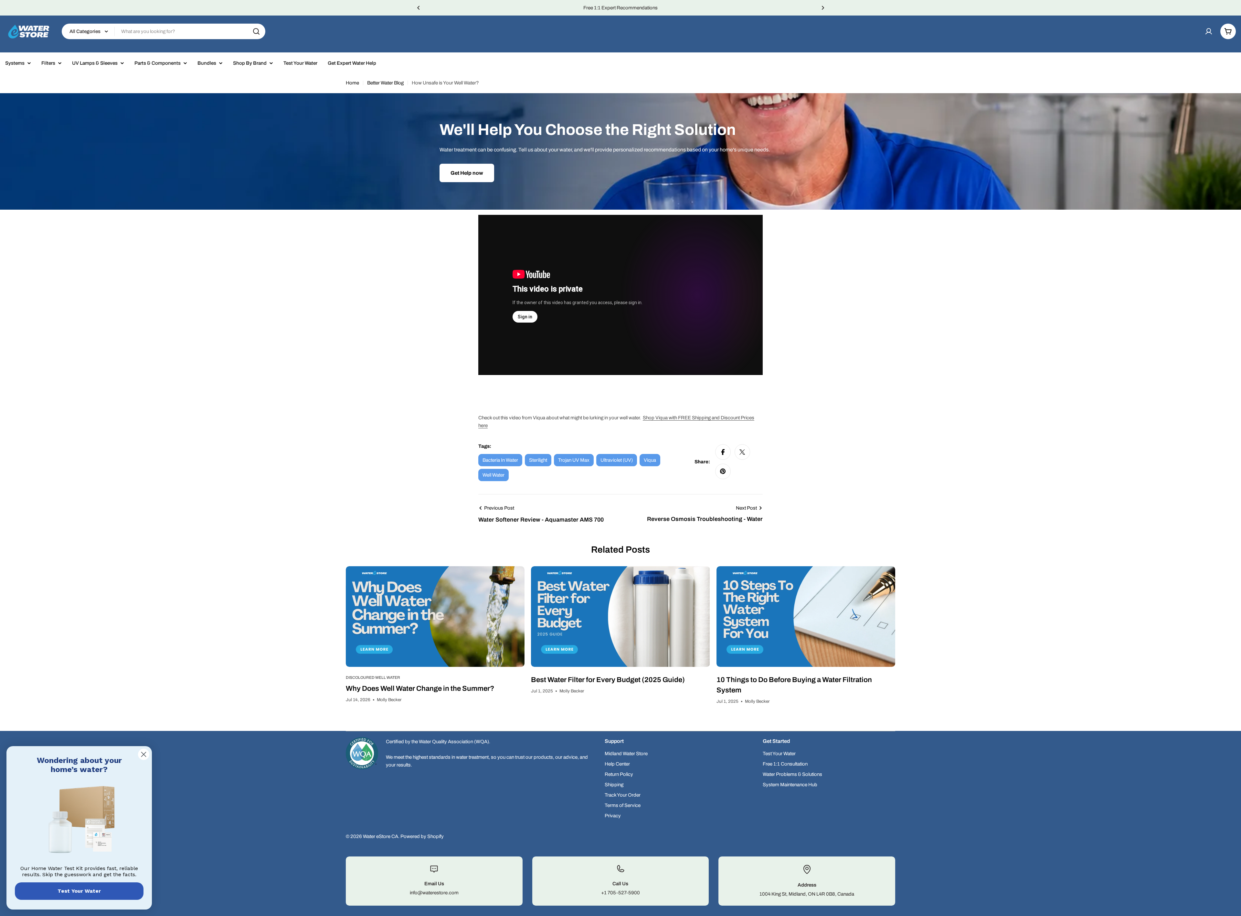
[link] (79, 820)
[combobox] (163, 31)
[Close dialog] (143, 754)
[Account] (1209, 31)
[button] (418, 8)
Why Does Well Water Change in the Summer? (420, 688)
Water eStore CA (380, 836)
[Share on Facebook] (723, 452)
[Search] (256, 31)
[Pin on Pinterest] (723, 471)
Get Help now (467, 173)
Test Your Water (79, 891)
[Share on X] (742, 452)
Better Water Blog (385, 82)
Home (352, 82)
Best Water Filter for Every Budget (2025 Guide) (608, 680)
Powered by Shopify (422, 836)
